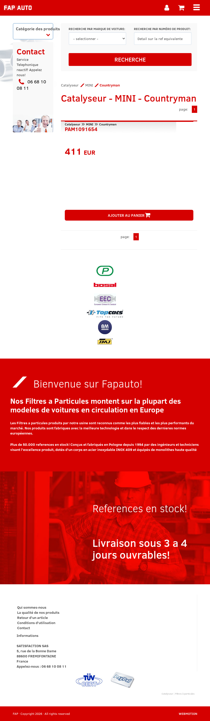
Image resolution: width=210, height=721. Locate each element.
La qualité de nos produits (38, 612)
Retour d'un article (32, 617)
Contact (23, 627)
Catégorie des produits (34, 28)
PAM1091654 (81, 128)
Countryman (108, 124)
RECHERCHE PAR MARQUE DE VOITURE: (97, 29)
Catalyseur (70, 85)
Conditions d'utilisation (36, 622)
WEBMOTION (188, 714)
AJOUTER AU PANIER (126, 215)
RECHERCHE (130, 59)
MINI (89, 85)
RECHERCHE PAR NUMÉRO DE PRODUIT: (162, 29)
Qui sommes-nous (31, 607)
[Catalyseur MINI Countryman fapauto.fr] (18, 7)
